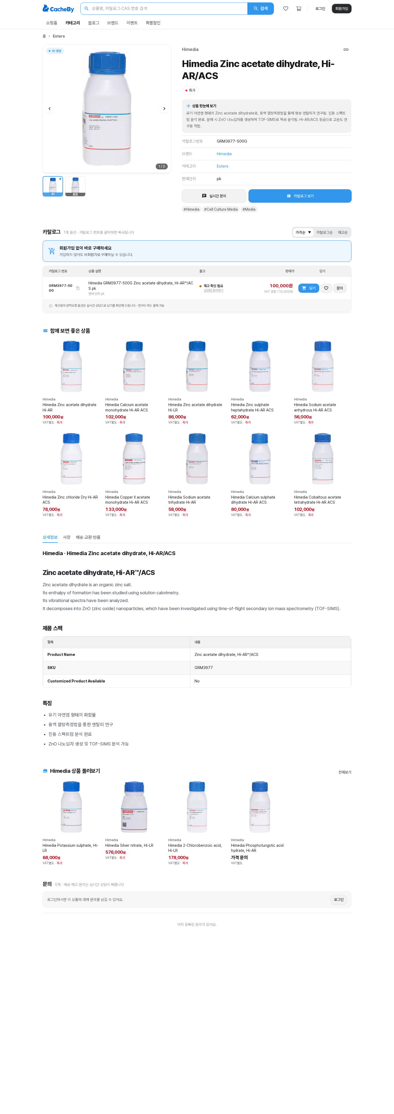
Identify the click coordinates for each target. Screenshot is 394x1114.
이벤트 (132, 22)
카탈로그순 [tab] (325, 232)
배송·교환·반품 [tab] (88, 537)
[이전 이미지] (49, 108)
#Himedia (191, 209)
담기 (312, 288)
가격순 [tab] (303, 232)
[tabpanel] (197, 647)
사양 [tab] (66, 537)
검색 (264, 8)
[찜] (285, 8)
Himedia (190, 49)
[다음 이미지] (164, 108)
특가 (192, 90)
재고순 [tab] (343, 232)
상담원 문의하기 (213, 290)
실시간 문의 (217, 196)
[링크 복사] (346, 49)
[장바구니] (298, 8)
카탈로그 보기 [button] (304, 196)
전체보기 (345, 772)
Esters (59, 36)
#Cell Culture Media (221, 209)
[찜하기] (326, 288)
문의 (340, 288)
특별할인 (153, 22)
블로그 (93, 22)
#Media (249, 209)
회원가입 (341, 8)
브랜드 (112, 22)
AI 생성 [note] (56, 51)
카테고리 (72, 22)
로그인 (320, 8)
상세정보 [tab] (50, 537)
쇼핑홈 (51, 22)
